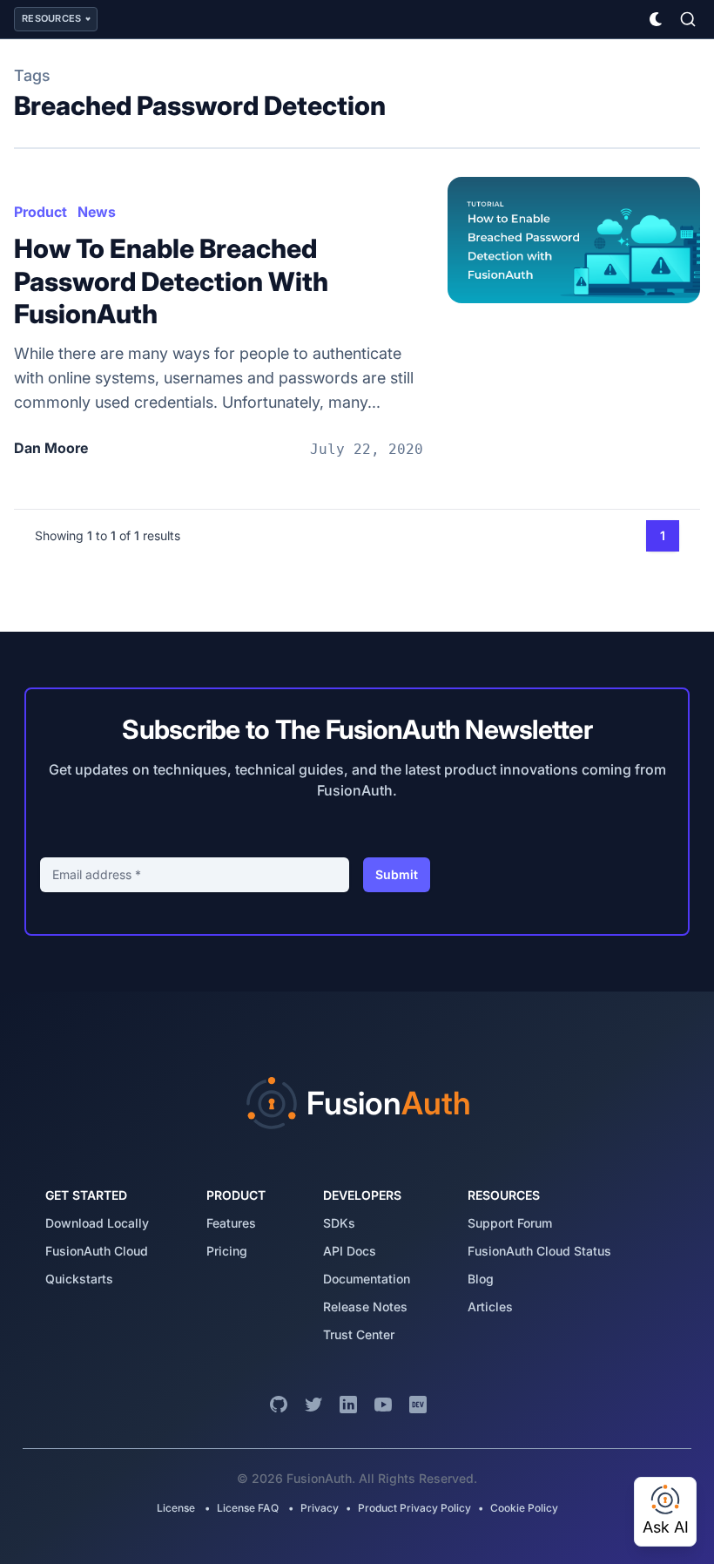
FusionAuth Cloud (96, 1250)
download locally (97, 1222)
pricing (226, 1250)
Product (40, 211)
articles (490, 1306)
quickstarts (79, 1278)
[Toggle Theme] (656, 19)
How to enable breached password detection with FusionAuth (171, 281)
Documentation (366, 1278)
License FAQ (248, 1507)
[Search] (688, 19)
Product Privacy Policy (414, 1507)
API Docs (349, 1250)
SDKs (339, 1222)
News (96, 211)
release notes (365, 1306)
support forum (510, 1222)
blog (481, 1278)
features (231, 1222)
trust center (358, 1334)
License (177, 1507)
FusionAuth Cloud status (539, 1250)
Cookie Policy (524, 1507)
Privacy (319, 1507)
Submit (396, 874)
